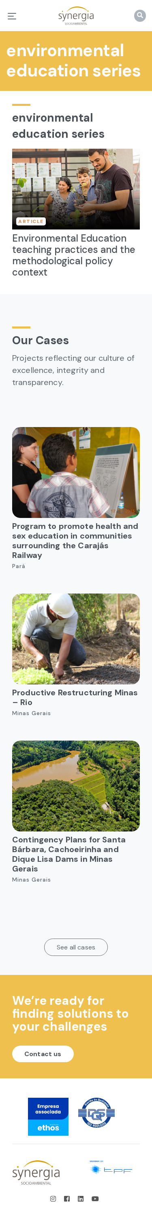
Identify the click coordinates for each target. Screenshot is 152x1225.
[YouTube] (95, 1199)
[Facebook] (68, 1199)
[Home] (76, 15)
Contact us (43, 1054)
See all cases (76, 947)
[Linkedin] (81, 1199)
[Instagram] (55, 1199)
